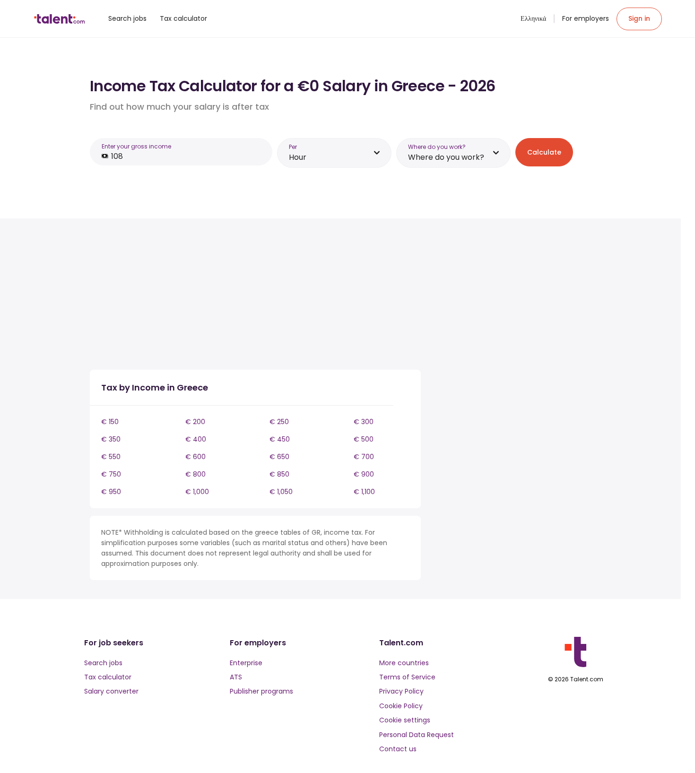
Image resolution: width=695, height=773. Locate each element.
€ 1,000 (197, 491)
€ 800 (195, 474)
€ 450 (279, 439)
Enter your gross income (136, 146)
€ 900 (364, 474)
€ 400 (195, 439)
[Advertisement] (255, 296)
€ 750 (111, 474)
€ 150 (110, 421)
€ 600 (195, 456)
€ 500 (364, 439)
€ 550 (111, 456)
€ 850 (279, 474)
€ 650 (279, 456)
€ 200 (195, 421)
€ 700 (364, 456)
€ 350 (111, 439)
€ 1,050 (281, 491)
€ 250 (279, 421)
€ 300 (364, 421)
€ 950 (111, 491)
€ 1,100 (364, 491)
